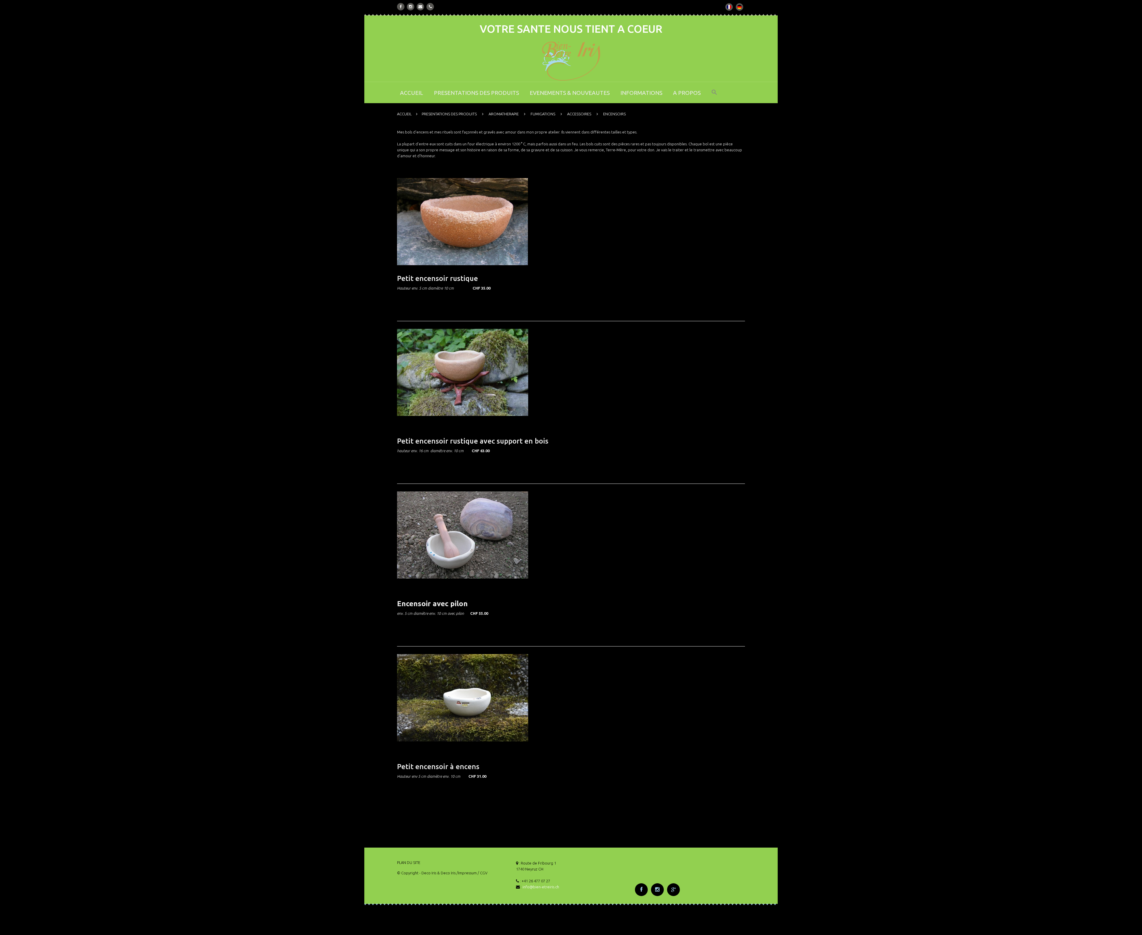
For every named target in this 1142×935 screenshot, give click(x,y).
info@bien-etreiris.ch (541, 887)
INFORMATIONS (641, 92)
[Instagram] (410, 7)
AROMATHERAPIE (504, 114)
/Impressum (467, 873)
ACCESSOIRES (579, 114)
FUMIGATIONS (543, 114)
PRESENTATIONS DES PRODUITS (476, 92)
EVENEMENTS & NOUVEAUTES (570, 92)
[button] (714, 96)
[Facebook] (401, 7)
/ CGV (482, 873)
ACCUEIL (411, 92)
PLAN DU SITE (408, 862)
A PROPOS (687, 92)
